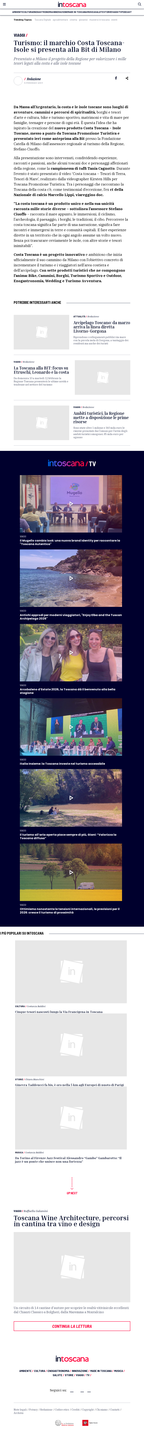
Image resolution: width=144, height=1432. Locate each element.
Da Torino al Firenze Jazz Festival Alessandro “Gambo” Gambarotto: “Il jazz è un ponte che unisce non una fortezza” (68, 1159)
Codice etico (62, 1409)
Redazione (34, 79)
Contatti (114, 1409)
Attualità (79, 316)
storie (107, 12)
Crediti (75, 1409)
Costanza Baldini (36, 1006)
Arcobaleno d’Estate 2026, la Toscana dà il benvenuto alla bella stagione (67, 691)
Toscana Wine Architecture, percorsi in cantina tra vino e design (71, 1221)
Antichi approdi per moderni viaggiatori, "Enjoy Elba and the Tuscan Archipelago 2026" (71, 617)
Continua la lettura (72, 1326)
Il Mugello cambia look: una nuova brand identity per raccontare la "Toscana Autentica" (70, 542)
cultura (28, 12)
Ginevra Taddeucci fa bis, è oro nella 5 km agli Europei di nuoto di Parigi (69, 1085)
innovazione (60, 12)
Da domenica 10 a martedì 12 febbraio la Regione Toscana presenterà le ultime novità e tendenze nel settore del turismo (41, 381)
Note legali (20, 1409)
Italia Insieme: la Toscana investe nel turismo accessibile (62, 764)
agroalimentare (60, 19)
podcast (127, 12)
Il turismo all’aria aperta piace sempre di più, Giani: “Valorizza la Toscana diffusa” (68, 836)
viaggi (114, 12)
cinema (73, 19)
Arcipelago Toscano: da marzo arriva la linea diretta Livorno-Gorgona (101, 326)
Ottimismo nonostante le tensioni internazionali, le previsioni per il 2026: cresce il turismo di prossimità (70, 911)
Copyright (88, 1409)
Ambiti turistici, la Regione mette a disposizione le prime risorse (101, 417)
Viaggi (19, 35)
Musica (19, 1152)
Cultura (20, 1006)
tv (120, 12)
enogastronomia (43, 12)
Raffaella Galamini (36, 1211)
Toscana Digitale (43, 19)
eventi (114, 19)
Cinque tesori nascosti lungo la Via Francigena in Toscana (59, 1012)
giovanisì (83, 19)
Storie (19, 1079)
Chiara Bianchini (34, 1079)
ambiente (17, 12)
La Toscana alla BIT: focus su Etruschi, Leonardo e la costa (41, 370)
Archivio (19, 1413)
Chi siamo (102, 1409)
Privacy (33, 1409)
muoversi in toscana (99, 19)
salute (99, 12)
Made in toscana (77, 12)
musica (91, 12)
